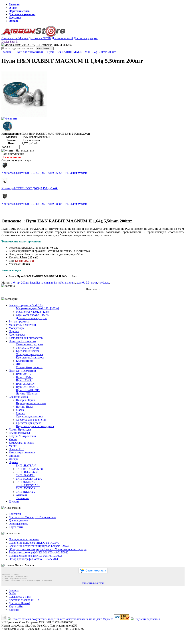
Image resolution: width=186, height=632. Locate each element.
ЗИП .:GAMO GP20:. (29, 478)
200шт (25, 282)
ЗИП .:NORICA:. (26, 488)
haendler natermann (41, 282)
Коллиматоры (24, 360)
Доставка (15, 17)
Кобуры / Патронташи (22, 436)
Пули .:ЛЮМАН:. (27, 386)
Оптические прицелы (29, 344)
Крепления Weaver (27, 350)
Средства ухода (18, 396)
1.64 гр (15, 282)
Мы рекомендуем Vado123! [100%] (37, 308)
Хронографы (17, 334)
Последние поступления (24, 539)
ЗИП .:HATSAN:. (26, 465)
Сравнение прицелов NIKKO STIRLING (34, 542)
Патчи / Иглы (24, 406)
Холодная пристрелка (29, 354)
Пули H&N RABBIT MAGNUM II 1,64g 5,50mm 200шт (81, 51)
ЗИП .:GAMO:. (25, 475)
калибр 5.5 (83, 282)
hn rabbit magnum (64, 282)
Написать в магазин (93, 583)
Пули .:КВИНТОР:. (28, 390)
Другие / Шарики (27, 393)
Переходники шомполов (31, 403)
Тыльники (22, 498)
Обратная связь (19, 11)
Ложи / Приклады (20, 429)
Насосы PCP (16, 449)
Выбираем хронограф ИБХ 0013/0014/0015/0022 (38, 552)
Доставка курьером (86, 38)
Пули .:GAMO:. (25, 383)
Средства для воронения (31, 419)
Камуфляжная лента (21, 442)
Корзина (14, 609)
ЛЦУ (19, 364)
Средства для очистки (29, 416)
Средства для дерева (28, 422)
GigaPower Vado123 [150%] (32, 314)
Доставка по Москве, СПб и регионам (32, 517)
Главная (14, 4)
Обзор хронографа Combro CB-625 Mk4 (33, 559)
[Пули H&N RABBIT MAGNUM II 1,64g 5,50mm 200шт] (24, 115)
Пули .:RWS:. (24, 380)
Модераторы (16, 328)
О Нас (13, 7)
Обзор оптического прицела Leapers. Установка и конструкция (47, 549)
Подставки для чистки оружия (35, 426)
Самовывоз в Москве (14, 38)
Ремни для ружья (19, 432)
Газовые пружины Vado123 (26, 305)
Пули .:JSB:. (23, 373)
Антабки (21, 495)
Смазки (20, 413)
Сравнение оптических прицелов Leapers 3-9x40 (39, 545)
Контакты (15, 513)
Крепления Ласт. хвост (30, 357)
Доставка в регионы (22, 14)
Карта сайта (16, 527)
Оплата (14, 20)
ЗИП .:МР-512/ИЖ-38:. (30, 468)
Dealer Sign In (9, 41)
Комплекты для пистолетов (26, 337)
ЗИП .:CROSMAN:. (28, 485)
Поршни (14, 331)
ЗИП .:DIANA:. (25, 481)
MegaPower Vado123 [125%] (33, 311)
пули (94, 282)
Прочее (13, 462)
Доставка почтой (62, 38)
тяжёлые (103, 282)
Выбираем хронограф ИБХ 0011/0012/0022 (35, 555)
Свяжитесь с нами (20, 596)
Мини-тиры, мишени (22, 452)
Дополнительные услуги (31, 318)
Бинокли (14, 455)
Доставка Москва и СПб (24, 599)
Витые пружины (19, 321)
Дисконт (14, 501)
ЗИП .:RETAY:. (25, 491)
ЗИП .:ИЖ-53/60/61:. (28, 472)
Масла (20, 409)
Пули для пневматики (29, 51)
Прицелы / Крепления (22, 341)
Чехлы (13, 439)
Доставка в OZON (40, 38)
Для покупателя (18, 520)
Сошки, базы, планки (29, 367)
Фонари (14, 458)
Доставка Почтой (19, 603)
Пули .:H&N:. (24, 377)
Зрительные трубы (27, 347)
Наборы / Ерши (25, 400)
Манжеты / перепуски (22, 324)
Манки (13, 445)
